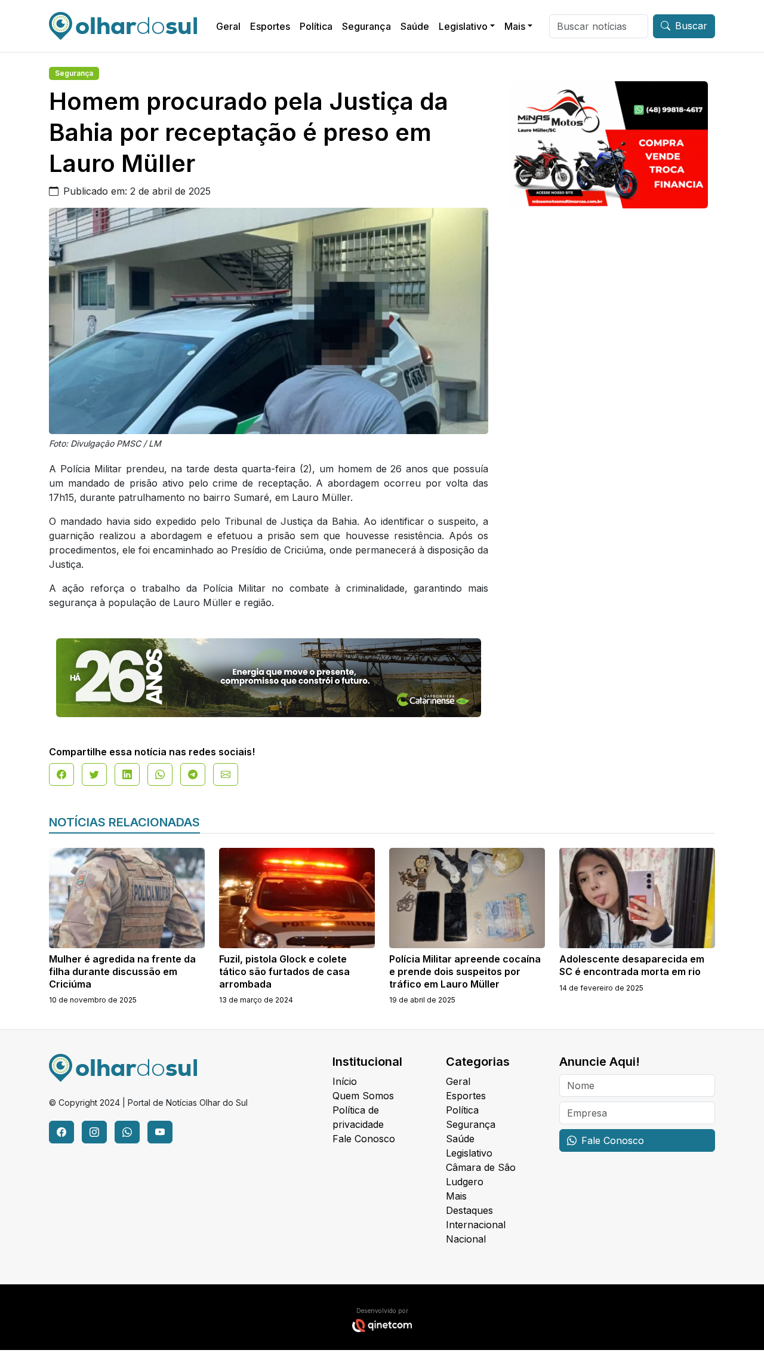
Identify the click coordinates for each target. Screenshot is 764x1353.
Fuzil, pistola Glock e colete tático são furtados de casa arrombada (284, 971)
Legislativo (463, 26)
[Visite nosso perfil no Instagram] (94, 1132)
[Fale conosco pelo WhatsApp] (127, 1132)
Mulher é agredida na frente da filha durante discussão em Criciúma (122, 971)
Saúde (415, 26)
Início (344, 1081)
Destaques (469, 1210)
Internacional (476, 1225)
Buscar (691, 26)
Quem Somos (363, 1096)
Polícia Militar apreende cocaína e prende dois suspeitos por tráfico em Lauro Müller (465, 971)
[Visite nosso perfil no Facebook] (61, 1132)
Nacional (466, 1239)
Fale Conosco (363, 1139)
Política (316, 26)
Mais (514, 26)
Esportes (270, 26)
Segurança (366, 26)
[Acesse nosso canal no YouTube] (159, 1132)
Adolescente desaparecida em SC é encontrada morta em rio (631, 965)
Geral (228, 26)
